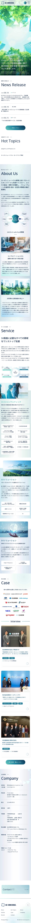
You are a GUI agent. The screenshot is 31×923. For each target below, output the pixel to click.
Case (12, 912)
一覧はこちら (15, 128)
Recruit (3, 915)
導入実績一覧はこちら (15, 762)
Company (22, 912)
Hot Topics (13, 910)
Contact (13, 915)
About (21, 910)
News (2, 910)
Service (3, 912)
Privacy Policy (4, 919)
